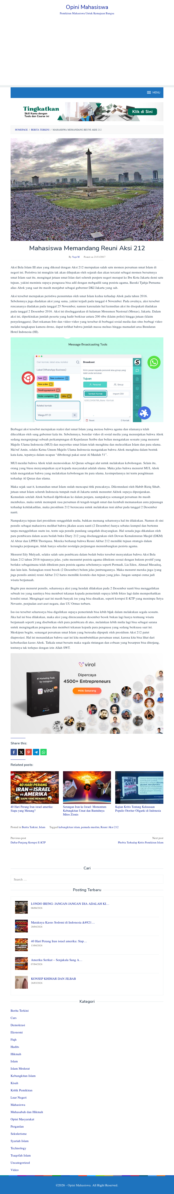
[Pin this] (28, 752)
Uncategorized (20, 1162)
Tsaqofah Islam (21, 1155)
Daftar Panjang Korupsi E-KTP (28, 840)
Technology (18, 1148)
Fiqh (14, 1039)
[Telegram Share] (36, 752)
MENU (156, 93)
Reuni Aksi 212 (110, 827)
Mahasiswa (18, 1104)
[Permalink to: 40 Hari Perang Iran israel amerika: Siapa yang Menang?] (35, 787)
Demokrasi (18, 1025)
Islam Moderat (20, 1068)
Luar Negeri (19, 1097)
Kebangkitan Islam (23, 1075)
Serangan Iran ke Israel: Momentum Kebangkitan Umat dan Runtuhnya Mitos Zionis (84, 810)
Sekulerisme (19, 1133)
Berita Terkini (30, 827)
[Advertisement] (87, 55)
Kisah (14, 1083)
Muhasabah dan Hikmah (27, 1112)
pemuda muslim (90, 827)
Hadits (15, 1046)
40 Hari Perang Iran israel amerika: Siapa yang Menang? (32, 809)
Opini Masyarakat (22, 1119)
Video (15, 1170)
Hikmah (16, 1054)
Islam (42, 827)
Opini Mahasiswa (87, 7)
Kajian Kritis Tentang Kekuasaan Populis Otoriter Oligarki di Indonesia (138, 809)
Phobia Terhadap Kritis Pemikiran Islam (140, 840)
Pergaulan (17, 1126)
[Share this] (14, 752)
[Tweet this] (21, 752)
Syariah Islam (20, 1141)
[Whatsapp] (43, 752)
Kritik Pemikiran (21, 1090)
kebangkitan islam (69, 827)
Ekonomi (17, 1032)
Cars (14, 1018)
